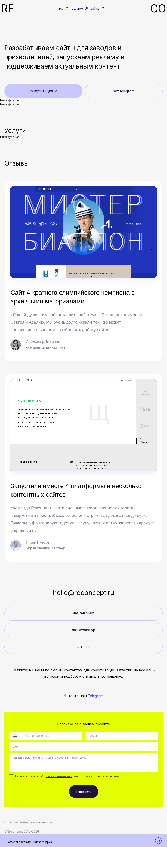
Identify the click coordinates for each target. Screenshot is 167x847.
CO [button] (158, 8)
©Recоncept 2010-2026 (21, 831)
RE (7, 8)
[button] (43, 91)
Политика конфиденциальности (28, 822)
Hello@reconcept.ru (83, 593)
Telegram (95, 696)
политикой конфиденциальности (59, 776)
